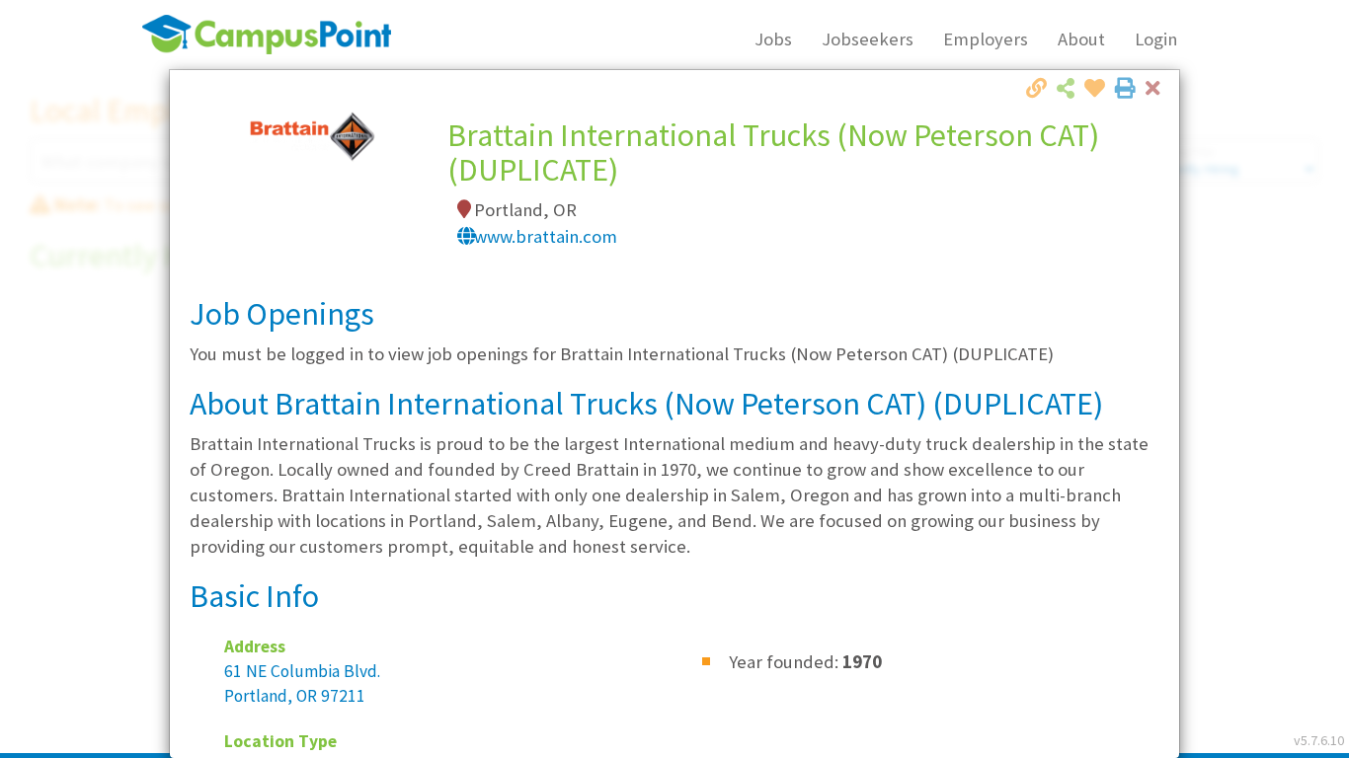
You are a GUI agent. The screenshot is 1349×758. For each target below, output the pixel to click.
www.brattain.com (545, 236)
